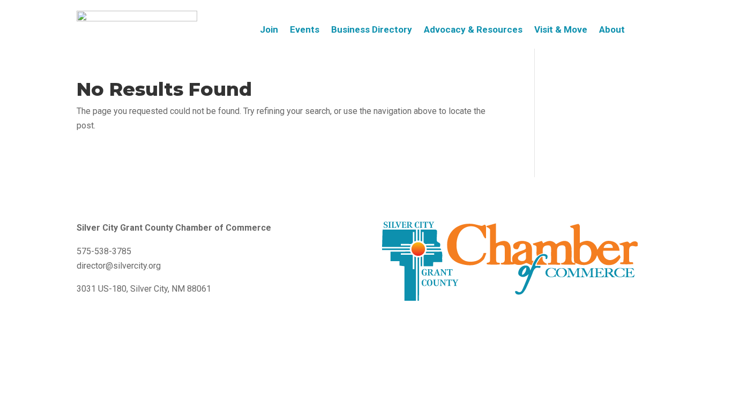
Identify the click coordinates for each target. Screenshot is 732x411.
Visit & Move (560, 30)
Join (269, 30)
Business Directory (371, 30)
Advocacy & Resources (473, 30)
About (612, 30)
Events (304, 30)
